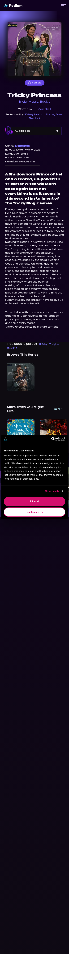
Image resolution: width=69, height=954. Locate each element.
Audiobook (22, 130)
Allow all (34, 501)
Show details (51, 491)
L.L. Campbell (42, 109)
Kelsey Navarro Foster (39, 114)
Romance (22, 145)
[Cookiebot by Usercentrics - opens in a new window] (51, 439)
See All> (58, 409)
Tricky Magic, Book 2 (35, 101)
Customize (33, 512)
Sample (36, 82)
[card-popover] (20, 377)
